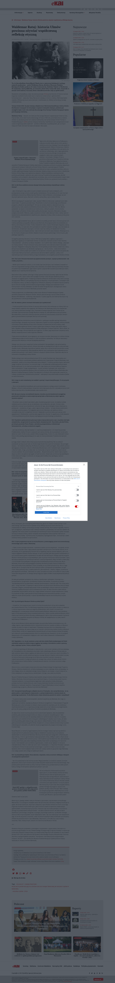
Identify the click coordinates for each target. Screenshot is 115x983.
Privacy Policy (66, 518)
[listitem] (57, 486)
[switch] (77, 490)
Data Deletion (48, 518)
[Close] (84, 465)
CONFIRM (46, 512)
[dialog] (57, 491)
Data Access (57, 518)
